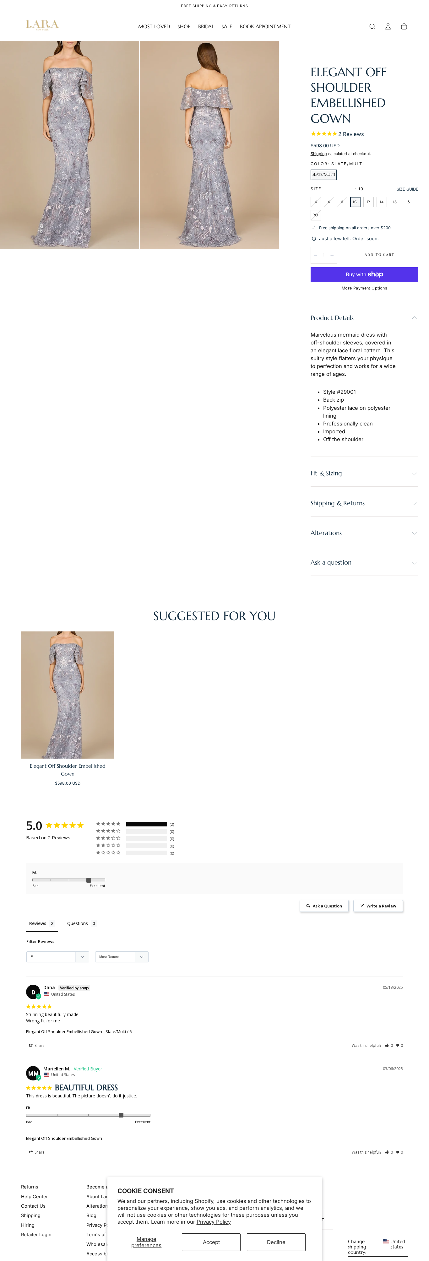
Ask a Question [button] (327, 906)
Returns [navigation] (29, 1187)
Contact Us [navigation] (33, 1206)
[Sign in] (388, 26)
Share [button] (39, 1045)
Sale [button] (227, 27)
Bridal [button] (206, 27)
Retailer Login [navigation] (36, 1234)
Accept (211, 1242)
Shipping (319, 153)
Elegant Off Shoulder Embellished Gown (64, 1031)
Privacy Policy (214, 1222)
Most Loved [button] (154, 27)
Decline (276, 1242)
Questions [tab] (77, 923)
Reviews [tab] (37, 923)
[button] (372, 26)
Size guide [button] (407, 189)
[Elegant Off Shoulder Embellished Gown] (67, 694)
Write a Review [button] (381, 906)
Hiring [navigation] (28, 1225)
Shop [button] (184, 27)
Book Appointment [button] (265, 27)
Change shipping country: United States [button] (376, 1247)
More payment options (364, 288)
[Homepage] (41, 27)
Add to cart (379, 254)
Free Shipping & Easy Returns (214, 6)
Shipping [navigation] (31, 1215)
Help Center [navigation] (34, 1196)
